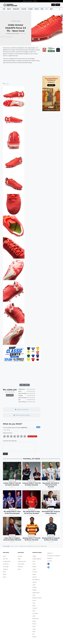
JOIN (53, 4)
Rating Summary (8, 433)
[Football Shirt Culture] (10, 5)
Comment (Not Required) (9, 440)
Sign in (57, 4)
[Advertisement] (21, 73)
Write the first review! (22, 415)
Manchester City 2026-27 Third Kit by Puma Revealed (50, 484)
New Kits (12, 480)
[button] (22, 569)
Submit (5, 453)
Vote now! (10, 395)
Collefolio (35, 1)
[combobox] (59, 9)
